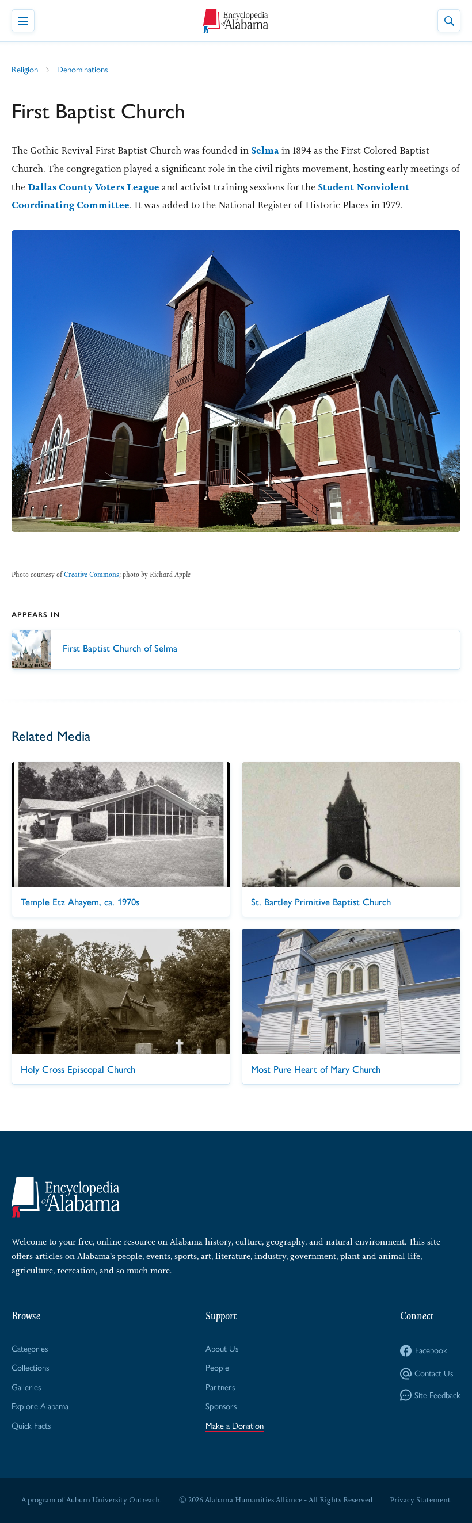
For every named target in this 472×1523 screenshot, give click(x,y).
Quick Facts (31, 1426)
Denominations (82, 69)
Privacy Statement (420, 1500)
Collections (30, 1368)
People (217, 1368)
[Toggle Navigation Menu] (23, 20)
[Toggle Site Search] (448, 20)
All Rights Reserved (340, 1500)
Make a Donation (234, 1426)
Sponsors (221, 1406)
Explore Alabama (40, 1406)
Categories (30, 1349)
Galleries (26, 1387)
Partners (220, 1387)
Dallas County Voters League (93, 187)
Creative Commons (91, 574)
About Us (221, 1349)
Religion (25, 69)
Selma (265, 150)
